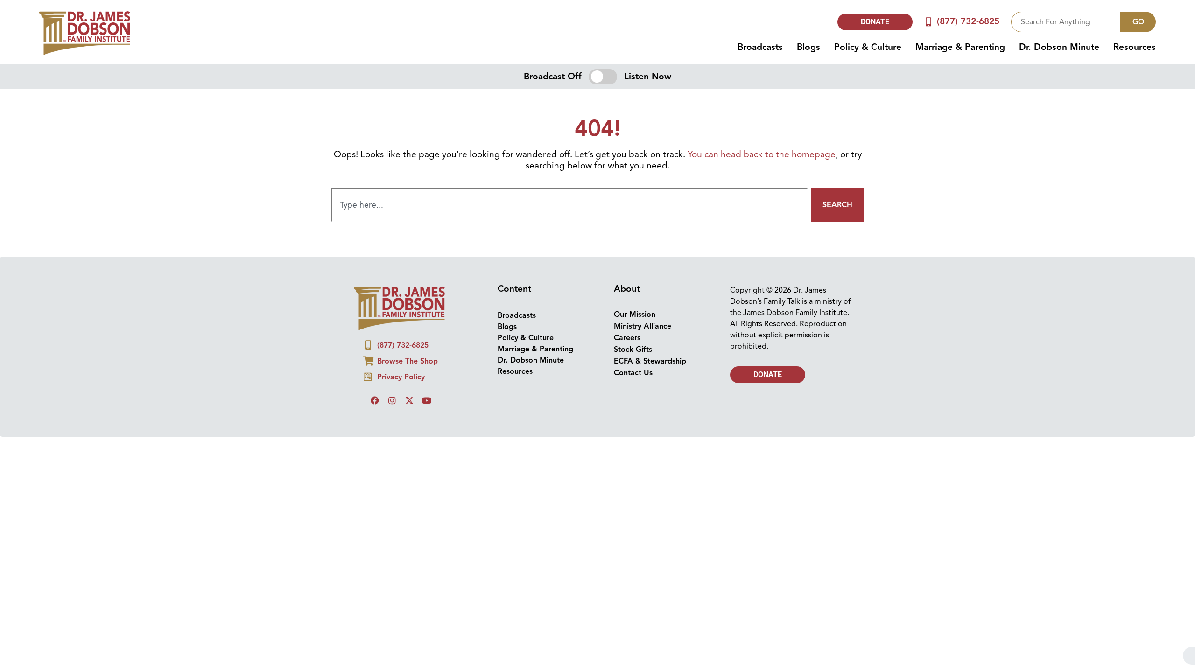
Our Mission (634, 314)
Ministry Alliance (642, 326)
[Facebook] (374, 400)
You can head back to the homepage (762, 154)
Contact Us (633, 373)
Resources (1134, 47)
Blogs (808, 47)
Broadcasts (760, 47)
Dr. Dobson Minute (1059, 47)
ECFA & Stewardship (650, 361)
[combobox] (1066, 22)
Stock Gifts (633, 349)
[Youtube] (426, 400)
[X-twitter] (409, 400)
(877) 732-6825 (968, 21)
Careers (627, 338)
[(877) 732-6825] (928, 21)
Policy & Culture (867, 47)
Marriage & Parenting (960, 47)
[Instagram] (392, 400)
